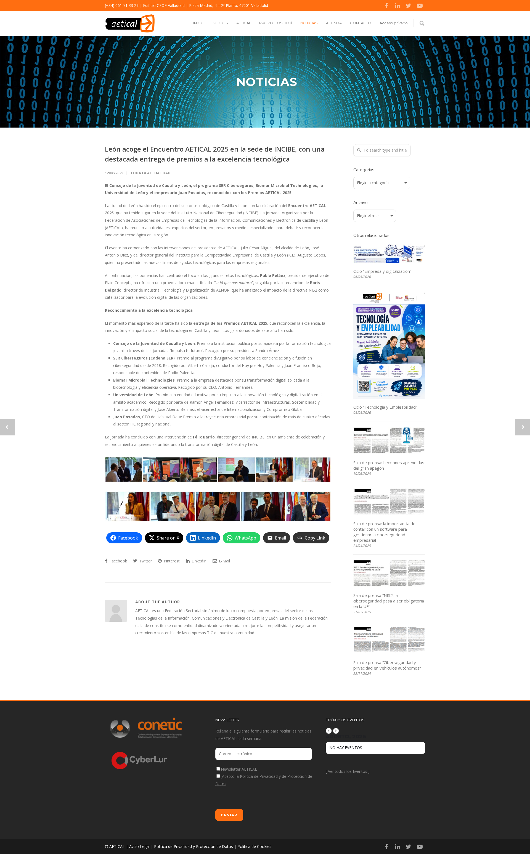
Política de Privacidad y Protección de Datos (193, 846)
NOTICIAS (309, 23)
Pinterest (171, 561)
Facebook (117, 561)
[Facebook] (386, 5)
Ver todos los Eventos (347, 771)
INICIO (199, 23)
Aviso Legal (139, 846)
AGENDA (334, 23)
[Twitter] (408, 5)
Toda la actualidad (150, 172)
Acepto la (263, 780)
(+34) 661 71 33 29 (122, 5)
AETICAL (243, 23)
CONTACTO (360, 23)
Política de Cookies (254, 846)
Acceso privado (394, 23)
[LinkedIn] (397, 5)
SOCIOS (220, 23)
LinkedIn (198, 561)
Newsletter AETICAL (239, 769)
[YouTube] (419, 5)
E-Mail (224, 561)
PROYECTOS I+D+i (275, 23)
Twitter (145, 561)
